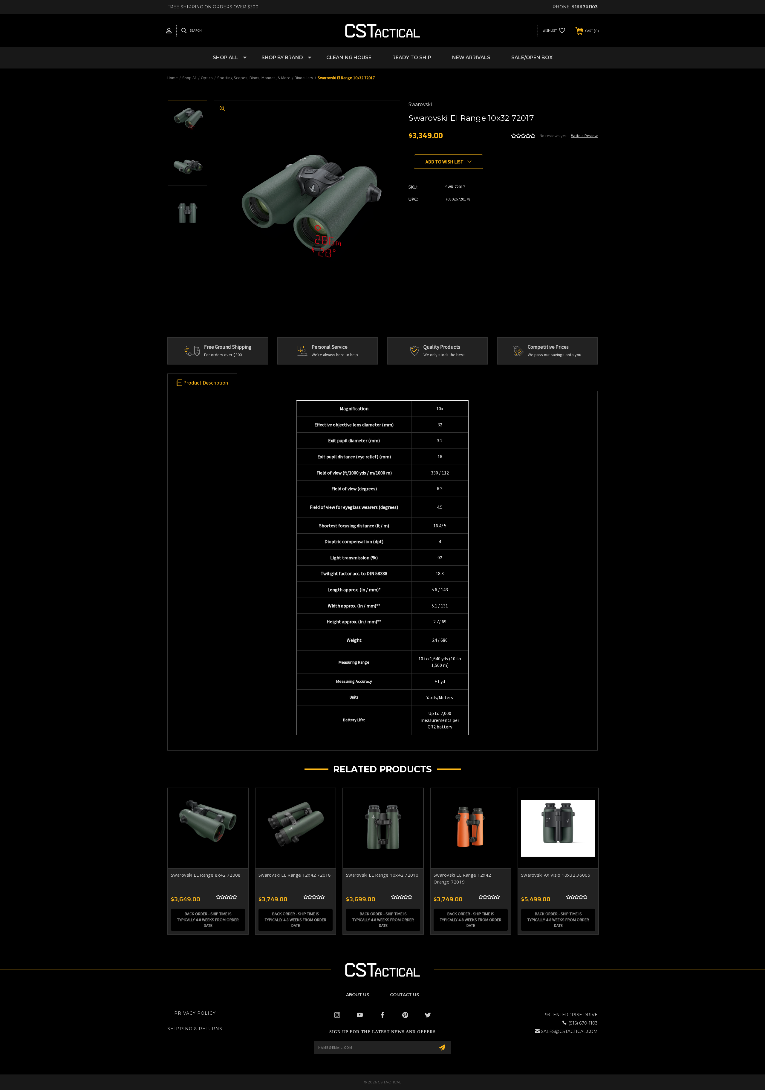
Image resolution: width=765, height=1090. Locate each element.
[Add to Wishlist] (236, 815)
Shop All (225, 57)
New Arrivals (471, 57)
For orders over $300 (223, 354)
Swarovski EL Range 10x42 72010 (382, 875)
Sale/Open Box (532, 57)
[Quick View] (236, 800)
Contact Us (404, 994)
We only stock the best (444, 354)
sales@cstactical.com (569, 1031)
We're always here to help (335, 354)
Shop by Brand (282, 57)
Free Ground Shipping (227, 347)
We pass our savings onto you (554, 354)
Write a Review (584, 135)
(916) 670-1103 (583, 1023)
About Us (357, 994)
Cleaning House (348, 57)
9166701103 (585, 7)
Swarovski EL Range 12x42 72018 (294, 875)
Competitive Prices (548, 347)
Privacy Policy (195, 1013)
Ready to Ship (411, 57)
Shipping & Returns (194, 1028)
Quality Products (441, 347)
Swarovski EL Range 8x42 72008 (206, 875)
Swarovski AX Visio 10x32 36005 (555, 875)
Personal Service (330, 347)
